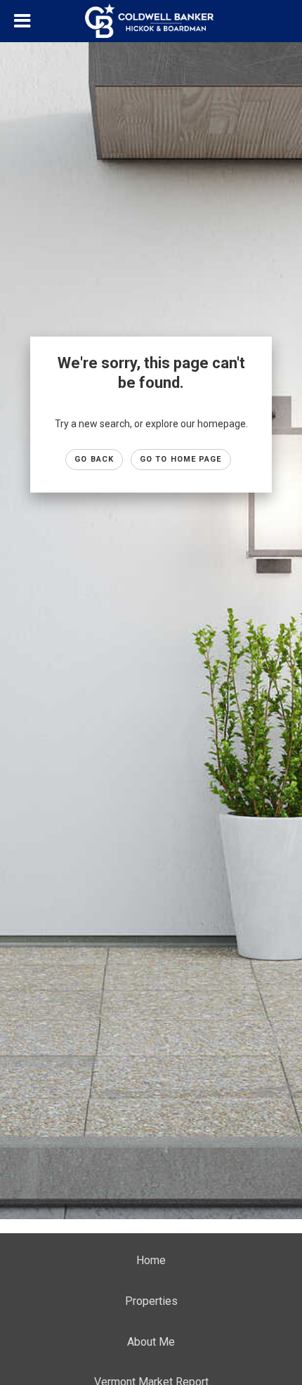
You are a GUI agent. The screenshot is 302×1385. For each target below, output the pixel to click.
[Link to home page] (151, 21)
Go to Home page (181, 459)
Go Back (94, 459)
